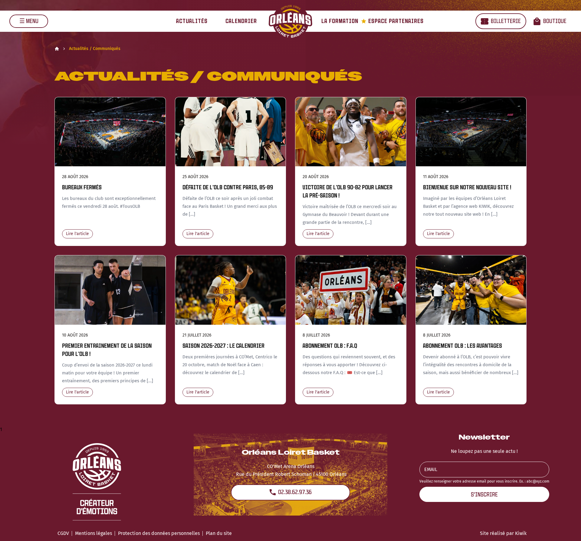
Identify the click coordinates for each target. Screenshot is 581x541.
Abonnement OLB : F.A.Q (330, 346)
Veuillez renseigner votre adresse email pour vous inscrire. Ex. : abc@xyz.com (484, 481)
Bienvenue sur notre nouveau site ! (467, 187)
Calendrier (241, 21)
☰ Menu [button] (28, 21)
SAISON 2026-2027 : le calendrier (223, 346)
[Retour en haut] (567, 528)
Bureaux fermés (82, 187)
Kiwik (521, 533)
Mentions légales (93, 533)
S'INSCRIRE (484, 494)
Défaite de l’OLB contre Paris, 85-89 (227, 187)
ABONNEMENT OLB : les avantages (462, 346)
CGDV (63, 533)
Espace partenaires (392, 21)
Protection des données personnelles (159, 533)
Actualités (192, 21)
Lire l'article (77, 233)
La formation (339, 21)
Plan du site (219, 533)
